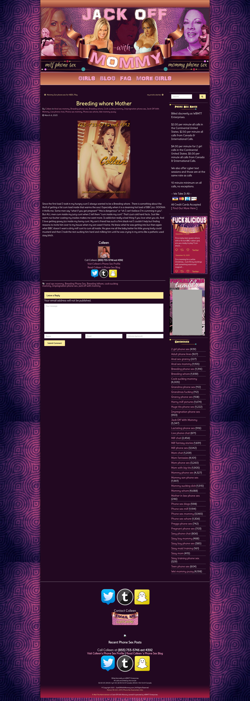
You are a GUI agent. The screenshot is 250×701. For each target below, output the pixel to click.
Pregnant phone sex (183, 528)
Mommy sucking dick (183, 485)
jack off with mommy (90, 285)
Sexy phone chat (181, 533)
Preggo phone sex (181, 523)
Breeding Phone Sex (75, 283)
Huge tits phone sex (182, 406)
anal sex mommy (55, 283)
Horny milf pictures (182, 401)
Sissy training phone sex (185, 558)
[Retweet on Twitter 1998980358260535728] (183, 250)
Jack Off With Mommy (184, 419)
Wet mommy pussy (107, 111)
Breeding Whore (95, 283)
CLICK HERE (125, 622)
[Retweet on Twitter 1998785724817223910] (183, 271)
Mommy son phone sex (184, 477)
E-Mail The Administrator (101, 695)
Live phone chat (57, 111)
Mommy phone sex (182, 472)
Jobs (141, 690)
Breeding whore (96, 108)
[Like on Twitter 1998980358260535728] (189, 250)
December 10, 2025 (183, 255)
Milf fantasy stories (182, 443)
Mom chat (177, 452)
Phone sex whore (90, 111)
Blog (107, 78)
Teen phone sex (180, 566)
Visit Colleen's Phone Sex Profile (104, 263)
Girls (86, 78)
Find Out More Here (184, 208)
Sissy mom (177, 553)
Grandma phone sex (183, 387)
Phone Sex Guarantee (131, 690)
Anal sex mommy (62, 108)
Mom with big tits (181, 467)
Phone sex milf (179, 508)
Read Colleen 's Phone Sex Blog (104, 267)
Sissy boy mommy (181, 538)
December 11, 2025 (182, 234)
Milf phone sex (179, 447)
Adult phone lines (181, 354)
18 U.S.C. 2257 (117, 690)
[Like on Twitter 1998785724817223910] (189, 271)
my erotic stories (154, 95)
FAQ (126, 78)
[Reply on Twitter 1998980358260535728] (177, 250)
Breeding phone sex (79, 108)
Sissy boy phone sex (183, 543)
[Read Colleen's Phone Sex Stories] (125, 634)
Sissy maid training (182, 548)
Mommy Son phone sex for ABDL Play (62, 95)
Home (109, 690)
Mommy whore (180, 490)
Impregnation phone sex (135, 108)
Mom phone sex (180, 462)
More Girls (154, 78)
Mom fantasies (179, 457)
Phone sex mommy (73, 111)
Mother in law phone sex (185, 495)
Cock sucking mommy (113, 108)
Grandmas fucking (182, 392)
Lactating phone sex (183, 428)
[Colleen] (104, 251)
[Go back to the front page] (125, 39)
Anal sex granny (180, 359)
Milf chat (176, 438)
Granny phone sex (182, 396)
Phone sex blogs (180, 503)
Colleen (48, 108)
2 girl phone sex (180, 349)
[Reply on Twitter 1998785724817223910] (177, 271)
